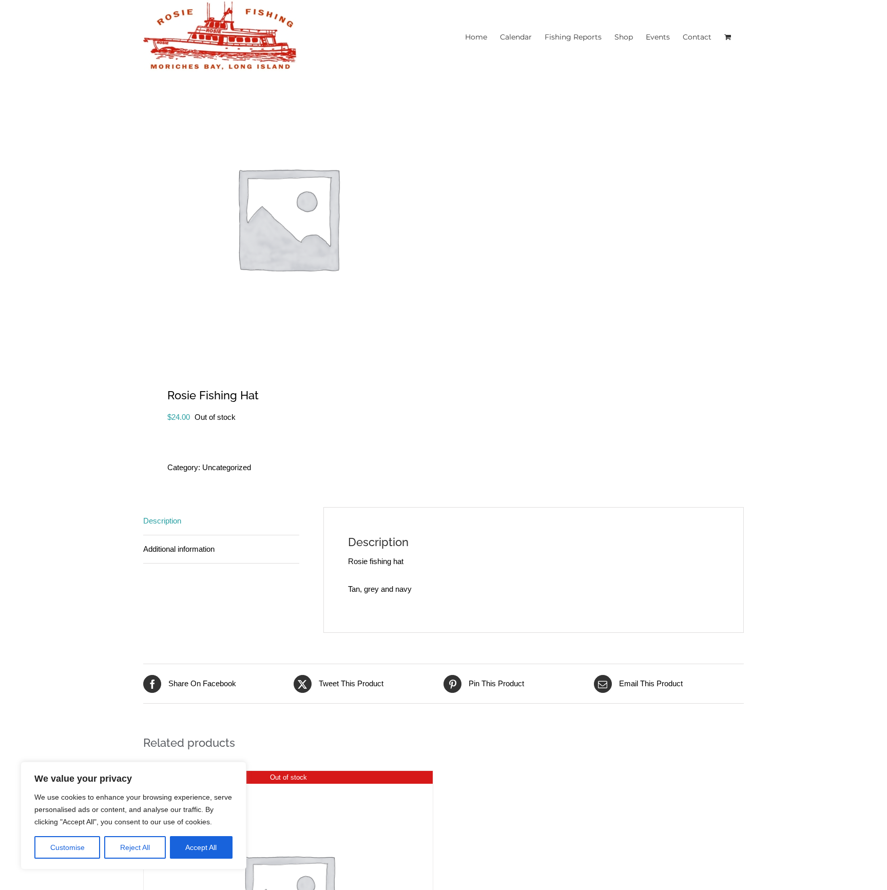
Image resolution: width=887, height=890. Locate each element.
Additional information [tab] (179, 549)
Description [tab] (162, 520)
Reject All (135, 847)
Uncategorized (226, 467)
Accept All (201, 847)
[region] (133, 815)
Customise (67, 847)
